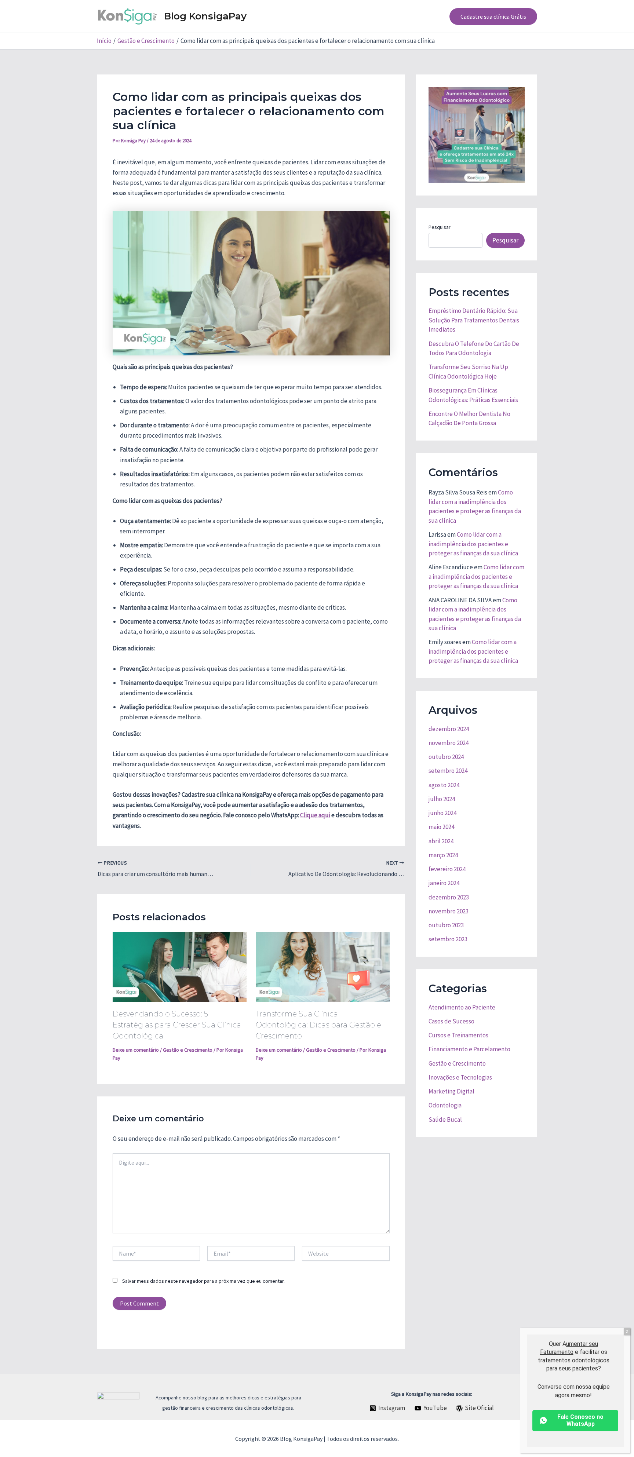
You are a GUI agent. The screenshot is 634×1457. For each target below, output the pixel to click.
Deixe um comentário (136, 1050)
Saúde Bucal (445, 1119)
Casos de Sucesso (451, 1021)
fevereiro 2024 (447, 869)
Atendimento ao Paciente (462, 1007)
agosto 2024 (444, 785)
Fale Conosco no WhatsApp (580, 1420)
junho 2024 (442, 813)
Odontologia (445, 1105)
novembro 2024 (449, 743)
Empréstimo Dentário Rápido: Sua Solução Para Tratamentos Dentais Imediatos (474, 320)
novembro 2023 (449, 911)
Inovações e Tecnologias (460, 1077)
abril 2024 (441, 841)
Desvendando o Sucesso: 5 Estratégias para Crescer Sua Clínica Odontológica (177, 1024)
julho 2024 (442, 799)
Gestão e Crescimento (187, 1050)
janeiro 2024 (444, 883)
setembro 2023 (448, 939)
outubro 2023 (446, 925)
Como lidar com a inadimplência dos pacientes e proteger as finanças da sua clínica (473, 543)
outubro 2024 (446, 757)
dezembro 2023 (449, 897)
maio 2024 (441, 827)
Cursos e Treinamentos (458, 1035)
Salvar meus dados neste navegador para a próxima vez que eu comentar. (203, 1281)
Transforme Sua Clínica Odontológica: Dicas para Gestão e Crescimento (318, 1024)
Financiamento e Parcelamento (469, 1049)
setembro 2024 (448, 771)
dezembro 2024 (449, 729)
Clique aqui (315, 815)
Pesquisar (440, 227)
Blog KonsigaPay (205, 16)
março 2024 (443, 855)
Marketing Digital (451, 1091)
